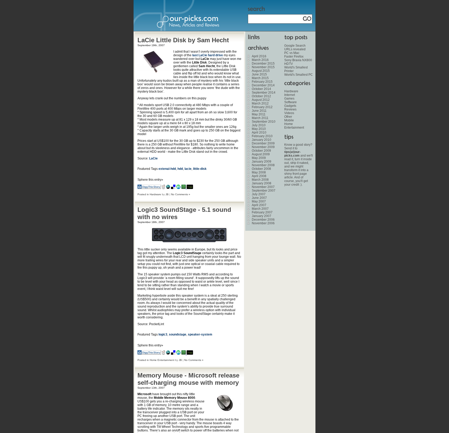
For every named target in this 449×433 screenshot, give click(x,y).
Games (289, 98)
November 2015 (263, 67)
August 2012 (261, 100)
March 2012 (260, 103)
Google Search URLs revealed (295, 47)
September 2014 (263, 92)
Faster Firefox (293, 56)
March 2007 (260, 209)
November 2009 (263, 147)
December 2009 (263, 143)
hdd (180, 169)
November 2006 (263, 223)
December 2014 (263, 85)
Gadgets (290, 106)
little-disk (200, 169)
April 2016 (259, 56)
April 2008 (259, 176)
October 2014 (261, 89)
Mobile (289, 120)
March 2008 (260, 179)
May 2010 (259, 129)
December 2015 (263, 63)
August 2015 (261, 71)
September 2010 (263, 121)
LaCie (153, 158)
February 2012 (262, 107)
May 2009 (259, 158)
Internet (289, 95)
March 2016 (260, 60)
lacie (188, 169)
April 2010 (259, 132)
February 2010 (262, 136)
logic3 (163, 334)
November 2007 (263, 187)
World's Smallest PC (298, 74)
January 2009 (261, 161)
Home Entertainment (162, 360)
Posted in (143, 194)
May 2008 (259, 172)
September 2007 (263, 190)
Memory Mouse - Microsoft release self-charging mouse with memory (188, 379)
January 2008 (261, 183)
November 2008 (263, 165)
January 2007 (261, 216)
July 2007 (259, 194)
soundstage (177, 334)
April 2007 (259, 205)
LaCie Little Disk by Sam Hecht (183, 40)
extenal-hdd (167, 169)
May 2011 (259, 114)
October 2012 (261, 96)
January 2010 (261, 140)
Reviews (290, 109)
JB (167, 194)
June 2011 (259, 111)
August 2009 (261, 154)
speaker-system (200, 334)
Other (288, 116)
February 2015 (262, 81)
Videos (289, 113)
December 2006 (263, 219)
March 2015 (260, 78)
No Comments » (180, 194)
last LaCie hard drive (207, 55)
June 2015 (259, 74)
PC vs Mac (291, 53)
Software (290, 102)
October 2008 (261, 169)
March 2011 (260, 118)
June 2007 (259, 198)
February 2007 (262, 212)
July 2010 (259, 125)
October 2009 (261, 150)
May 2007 (259, 201)
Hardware (155, 194)
